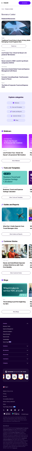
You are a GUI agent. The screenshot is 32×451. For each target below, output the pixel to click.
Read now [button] (13, 46)
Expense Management (8, 328)
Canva (13, 432)
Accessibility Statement (8, 399)
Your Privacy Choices (8, 406)
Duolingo (5, 433)
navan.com (15, 447)
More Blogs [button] (16, 311)
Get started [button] (24, 3)
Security (5, 396)
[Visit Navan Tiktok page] (18, 410)
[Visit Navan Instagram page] (22, 410)
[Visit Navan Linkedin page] (7, 410)
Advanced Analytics (7, 331)
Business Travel (6, 326)
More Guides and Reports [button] (16, 234)
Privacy (4, 393)
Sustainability (6, 339)
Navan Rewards (6, 334)
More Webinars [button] (16, 160)
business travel (19, 428)
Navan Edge (7, 342)
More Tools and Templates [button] (16, 197)
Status (4, 404)
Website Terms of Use (8, 391)
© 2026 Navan (25, 414)
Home (3, 9)
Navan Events (6, 336)
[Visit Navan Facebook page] (15, 410)
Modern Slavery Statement (9, 401)
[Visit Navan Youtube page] (11, 410)
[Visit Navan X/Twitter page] (4, 410)
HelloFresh (17, 432)
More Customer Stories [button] (16, 273)
